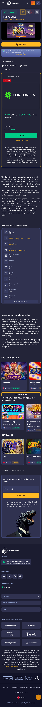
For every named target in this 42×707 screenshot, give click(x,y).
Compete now (20, 55)
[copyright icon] (31, 633)
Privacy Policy (18, 692)
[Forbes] (31, 625)
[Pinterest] (20, 576)
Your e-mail (9, 489)
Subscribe (21, 495)
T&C (26, 692)
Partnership (24, 687)
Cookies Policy (35, 687)
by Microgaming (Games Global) (13, 19)
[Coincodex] (31, 642)
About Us (5, 687)
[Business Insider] (10, 633)
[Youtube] (3, 576)
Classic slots (13, 245)
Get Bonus (21, 135)
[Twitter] (9, 576)
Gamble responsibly (11, 667)
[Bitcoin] (10, 625)
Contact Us (14, 687)
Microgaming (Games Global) (20, 239)
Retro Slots (23, 250)
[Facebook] (14, 576)
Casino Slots (13, 250)
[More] (38, 697)
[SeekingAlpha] (10, 642)
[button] (9, 388)
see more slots (21, 394)
